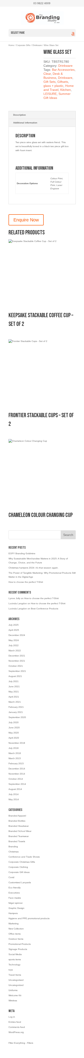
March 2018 (15, 753)
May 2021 (14, 691)
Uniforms (13, 990)
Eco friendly (15, 887)
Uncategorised (16, 980)
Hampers (13, 913)
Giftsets (62, 81)
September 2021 (17, 671)
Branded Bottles (17, 821)
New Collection (16, 928)
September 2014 (17, 784)
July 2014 (14, 794)
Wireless (13, 1000)
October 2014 (16, 779)
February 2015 (16, 763)
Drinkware (37, 45)
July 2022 (14, 645)
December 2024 (17, 635)
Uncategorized (16, 985)
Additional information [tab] (25, 122)
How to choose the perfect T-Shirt (26, 582)
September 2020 (17, 717)
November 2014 (17, 774)
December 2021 (17, 655)
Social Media (15, 954)
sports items (15, 959)
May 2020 (14, 732)
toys (11, 969)
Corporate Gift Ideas (19, 872)
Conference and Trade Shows (24, 857)
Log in (12, 1017)
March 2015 (15, 758)
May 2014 (14, 799)
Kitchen (65, 90)
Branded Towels (17, 841)
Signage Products (18, 949)
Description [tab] (19, 115)
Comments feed (17, 1027)
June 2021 (14, 686)
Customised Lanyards (20, 882)
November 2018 (17, 743)
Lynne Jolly (14, 598)
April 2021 (14, 697)
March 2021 (15, 702)
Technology (14, 964)
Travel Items (15, 975)
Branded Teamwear (19, 836)
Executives (14, 892)
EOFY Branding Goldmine (22, 553)
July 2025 (14, 625)
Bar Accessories (63, 69)
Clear (47, 73)
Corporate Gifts (23, 45)
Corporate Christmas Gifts (22, 862)
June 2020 (14, 727)
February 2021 (16, 707)
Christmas (14, 851)
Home (11, 45)
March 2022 (15, 650)
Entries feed (15, 1022)
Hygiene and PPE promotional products (29, 918)
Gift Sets (49, 81)
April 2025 (14, 630)
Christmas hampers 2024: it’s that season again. (33, 567)
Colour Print (56, 178)
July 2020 (14, 722)
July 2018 (14, 748)
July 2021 (14, 681)
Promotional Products (20, 944)
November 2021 (17, 661)
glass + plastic (53, 85)
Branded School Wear (20, 831)
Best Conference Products (44, 608)
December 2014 (17, 768)
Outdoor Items (16, 939)
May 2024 (14, 640)
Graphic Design (16, 908)
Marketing (14, 923)
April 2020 (14, 738)
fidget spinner (16, 903)
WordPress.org (16, 1032)
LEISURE (50, 94)
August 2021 (15, 676)
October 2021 (16, 666)
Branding (13, 846)
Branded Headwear (19, 826)
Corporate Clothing (18, 867)
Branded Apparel (17, 815)
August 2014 (15, 789)
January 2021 (16, 712)
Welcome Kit (15, 995)
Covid (11, 877)
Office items (15, 934)
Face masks (15, 898)
